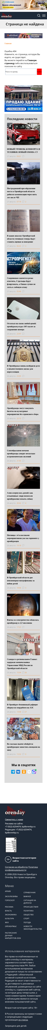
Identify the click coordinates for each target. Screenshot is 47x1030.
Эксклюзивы (11, 896)
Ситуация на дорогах (30, 901)
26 (26, 672)
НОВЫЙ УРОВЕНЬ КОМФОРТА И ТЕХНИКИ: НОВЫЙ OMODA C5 (23, 150)
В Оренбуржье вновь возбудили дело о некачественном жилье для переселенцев (23, 368)
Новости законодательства (32, 927)
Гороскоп (10, 900)
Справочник (30, 892)
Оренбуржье (11, 926)
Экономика (11, 914)
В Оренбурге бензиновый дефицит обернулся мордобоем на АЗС (22, 706)
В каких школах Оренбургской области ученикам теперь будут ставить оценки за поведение (21, 238)
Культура (9, 918)
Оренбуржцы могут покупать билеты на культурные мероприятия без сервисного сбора (22, 411)
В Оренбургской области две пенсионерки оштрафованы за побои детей (20, 580)
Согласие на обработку (16, 867)
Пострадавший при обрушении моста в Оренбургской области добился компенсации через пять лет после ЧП (22, 193)
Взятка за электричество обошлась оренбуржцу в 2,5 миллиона (23, 621)
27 (26, 712)
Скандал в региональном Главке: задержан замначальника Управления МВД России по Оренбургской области (22, 664)
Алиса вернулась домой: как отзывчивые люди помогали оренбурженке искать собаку (20, 495)
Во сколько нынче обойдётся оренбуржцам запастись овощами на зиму (23, 746)
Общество (29, 914)
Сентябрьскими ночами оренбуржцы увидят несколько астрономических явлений (21, 453)
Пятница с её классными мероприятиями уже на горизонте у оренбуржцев (23, 538)
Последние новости (22, 119)
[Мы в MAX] (34, 772)
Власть (8, 910)
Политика (28, 910)
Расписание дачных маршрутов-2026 (13, 935)
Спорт (26, 918)
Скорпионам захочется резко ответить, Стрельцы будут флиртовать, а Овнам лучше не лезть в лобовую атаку (21, 283)
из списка (23, 1019)
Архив (8, 891)
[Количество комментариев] (25, 156)
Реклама (9, 907)
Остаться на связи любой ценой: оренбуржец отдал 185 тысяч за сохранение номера (21, 326)
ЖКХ (7, 922)
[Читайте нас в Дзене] (29, 772)
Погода (27, 922)
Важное (27, 896)
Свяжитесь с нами (14, 819)
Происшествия (31, 907)
